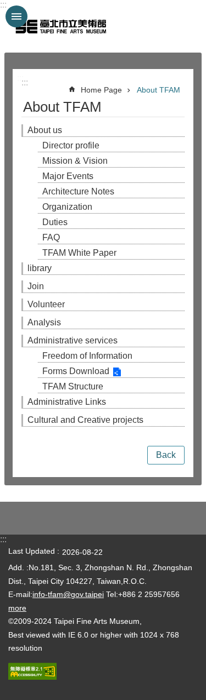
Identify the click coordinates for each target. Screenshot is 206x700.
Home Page (101, 89)
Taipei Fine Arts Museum (60, 26)
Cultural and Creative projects (85, 419)
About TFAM (158, 89)
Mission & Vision (75, 160)
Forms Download (75, 371)
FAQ (51, 237)
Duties (55, 222)
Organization (67, 206)
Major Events (67, 176)
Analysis (44, 322)
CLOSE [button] (16, 16)
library (39, 268)
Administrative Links (66, 401)
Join (35, 286)
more (17, 608)
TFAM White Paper (79, 252)
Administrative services (72, 340)
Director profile (70, 145)
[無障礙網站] (32, 677)
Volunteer (46, 304)
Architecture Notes (78, 191)
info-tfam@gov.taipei (68, 594)
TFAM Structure (72, 386)
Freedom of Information (87, 355)
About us (44, 130)
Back (166, 455)
